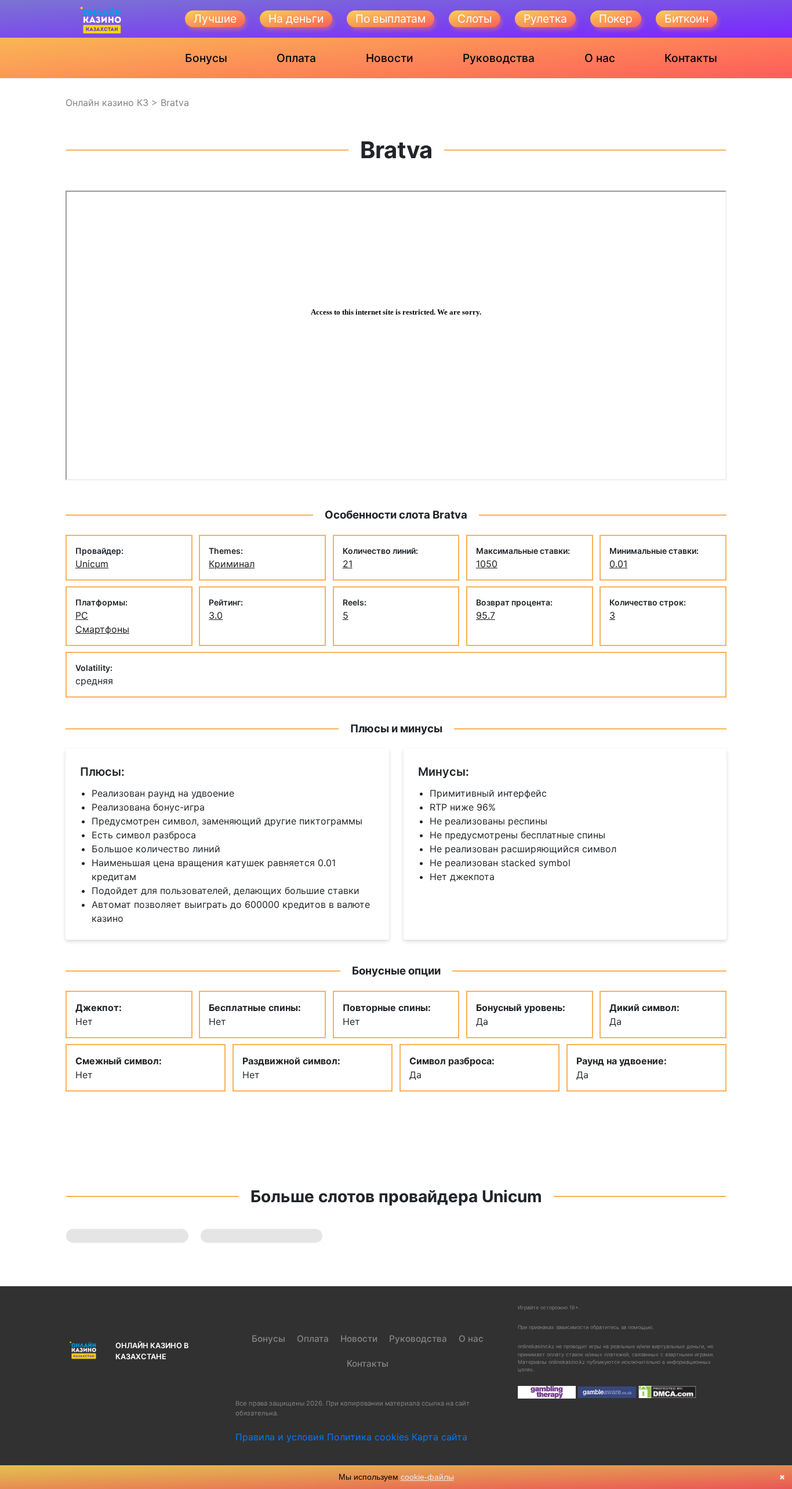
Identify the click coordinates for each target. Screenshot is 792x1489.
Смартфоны (102, 629)
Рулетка (545, 18)
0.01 (618, 564)
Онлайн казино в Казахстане (151, 1351)
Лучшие (215, 18)
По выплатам (390, 18)
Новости (389, 58)
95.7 (485, 615)
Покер (616, 18)
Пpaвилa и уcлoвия (279, 1437)
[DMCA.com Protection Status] (667, 1391)
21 (348, 564)
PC (81, 615)
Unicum (91, 564)
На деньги (296, 18)
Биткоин (686, 18)
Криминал (232, 564)
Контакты (690, 58)
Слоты (474, 18)
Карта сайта (439, 1437)
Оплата (296, 58)
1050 (486, 564)
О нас (599, 58)
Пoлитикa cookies (368, 1437)
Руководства (499, 58)
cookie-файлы (427, 1476)
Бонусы (206, 58)
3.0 (216, 615)
